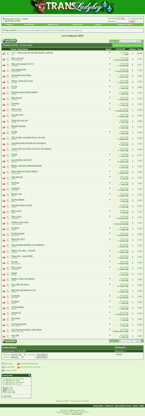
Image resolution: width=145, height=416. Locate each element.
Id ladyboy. (15, 296)
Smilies (5, 389)
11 (131, 41)
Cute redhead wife (18, 69)
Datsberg (123, 99)
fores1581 (14, 190)
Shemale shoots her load (21, 205)
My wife (14, 262)
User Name (112, 18)
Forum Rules (29, 24)
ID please (15, 103)
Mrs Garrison (16, 326)
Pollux (13, 179)
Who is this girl (17, 58)
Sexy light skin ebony (20, 284)
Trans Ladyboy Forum (12, 19)
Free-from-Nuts (16, 60)
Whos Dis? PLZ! (18, 239)
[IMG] (4, 391)
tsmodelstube (121, 111)
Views (139, 49)
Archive (135, 406)
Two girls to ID (17, 115)
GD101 (13, 116)
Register (10, 24)
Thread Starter (23, 49)
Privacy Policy (98, 406)
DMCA (141, 406)
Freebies (25, 19)
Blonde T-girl (16, 194)
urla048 (13, 94)
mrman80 (14, 66)
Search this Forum (133, 45)
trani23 (14, 273)
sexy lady (15, 335)
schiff (13, 286)
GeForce (14, 77)
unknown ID (16, 313)
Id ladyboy (15, 188)
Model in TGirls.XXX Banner (23, 279)
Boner (13, 196)
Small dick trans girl (19, 120)
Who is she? (16, 109)
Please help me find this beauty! (24, 171)
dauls (124, 320)
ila (125, 54)
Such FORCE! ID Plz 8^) (21, 160)
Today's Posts (77, 24)
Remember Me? (137, 19)
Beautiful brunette (18, 126)
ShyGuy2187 (15, 71)
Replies (132, 49)
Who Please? (16, 98)
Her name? (15, 318)
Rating (108, 49)
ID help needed (17, 307)
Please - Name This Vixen (22, 81)
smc (12, 54)
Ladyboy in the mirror (20, 222)
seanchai (119, 354)
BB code (5, 387)
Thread (13, 49)
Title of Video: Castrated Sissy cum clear (28, 137)
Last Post (119, 49)
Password (111, 21)
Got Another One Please (21, 75)
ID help (14, 86)
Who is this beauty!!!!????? (22, 64)
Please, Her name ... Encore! (23, 250)
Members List (53, 24)
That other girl (17, 177)
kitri (12, 320)
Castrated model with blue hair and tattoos (28, 143)
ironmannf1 (15, 218)
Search (97, 24)
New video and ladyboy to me (23, 290)
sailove (13, 88)
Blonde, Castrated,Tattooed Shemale (26, 166)
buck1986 (122, 297)
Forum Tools (118, 45)
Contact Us (109, 406)
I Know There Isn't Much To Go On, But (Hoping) (31, 149)
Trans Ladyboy (77, 414)
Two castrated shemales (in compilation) (27, 245)
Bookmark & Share (125, 24)
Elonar (124, 325)
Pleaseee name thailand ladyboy (24, 92)
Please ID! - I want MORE (22, 256)
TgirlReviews (121, 314)
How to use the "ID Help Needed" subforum (35, 52)
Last (138, 41)
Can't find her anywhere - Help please (26, 330)
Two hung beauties (19, 324)
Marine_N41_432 (17, 331)
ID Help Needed (17, 199)
